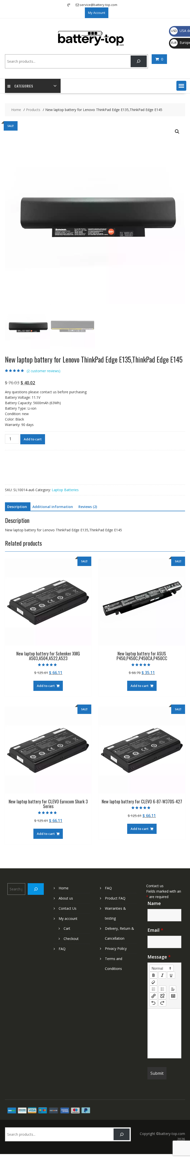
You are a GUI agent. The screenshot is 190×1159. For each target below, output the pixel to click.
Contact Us (67, 908)
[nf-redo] (162, 1002)
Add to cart (33, 439)
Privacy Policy (116, 948)
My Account (96, 12)
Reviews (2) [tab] (87, 506)
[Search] (139, 61)
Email (155, 930)
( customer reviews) (43, 370)
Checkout (71, 938)
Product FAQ (115, 898)
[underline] (171, 975)
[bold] (153, 975)
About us (66, 898)
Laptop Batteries (65, 489)
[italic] (162, 975)
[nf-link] (153, 995)
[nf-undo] (153, 1002)
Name (154, 903)
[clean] (153, 982)
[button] (181, 86)
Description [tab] (17, 506)
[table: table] (173, 995)
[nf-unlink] (162, 995)
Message (159, 957)
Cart (67, 928)
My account (68, 918)
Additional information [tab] (52, 506)
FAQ (62, 948)
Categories (23, 85)
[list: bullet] (162, 989)
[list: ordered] (153, 989)
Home (64, 888)
